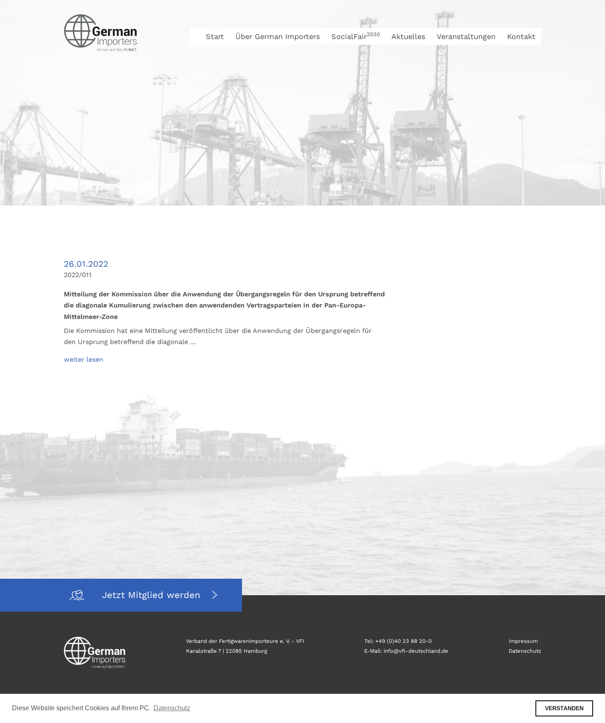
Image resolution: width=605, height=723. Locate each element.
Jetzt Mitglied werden (153, 595)
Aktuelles (408, 36)
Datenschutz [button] (172, 708)
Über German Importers (277, 36)
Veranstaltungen (466, 36)
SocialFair (355, 36)
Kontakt (521, 36)
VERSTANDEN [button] (564, 708)
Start (215, 36)
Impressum (523, 641)
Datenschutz (525, 651)
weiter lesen (83, 359)
